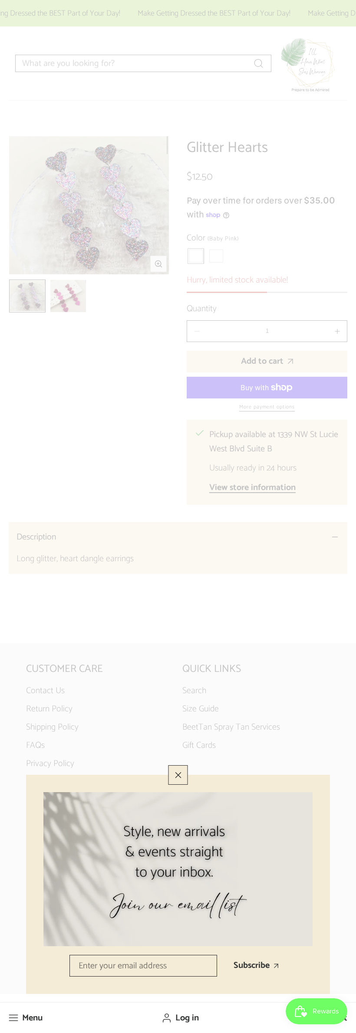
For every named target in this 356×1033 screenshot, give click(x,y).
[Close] (178, 775)
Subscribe (252, 965)
